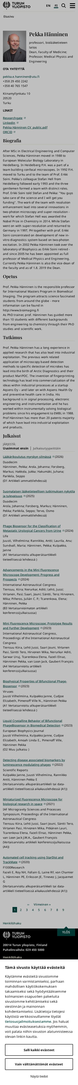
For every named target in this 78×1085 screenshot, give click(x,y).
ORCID (7, 132)
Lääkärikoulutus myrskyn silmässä (27, 457)
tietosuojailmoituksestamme (28, 1021)
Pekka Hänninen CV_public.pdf (25, 127)
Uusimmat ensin (15, 448)
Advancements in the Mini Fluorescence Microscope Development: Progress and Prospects (31, 574)
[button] (72, 5)
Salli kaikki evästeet (39, 1050)
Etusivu (9, 16)
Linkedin (9, 123)
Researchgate (13, 118)
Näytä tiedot (39, 1076)
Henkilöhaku (12, 923)
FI (56, 6)
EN (48, 6)
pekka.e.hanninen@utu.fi (21, 77)
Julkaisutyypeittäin (47, 448)
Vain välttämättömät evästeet (39, 1064)
